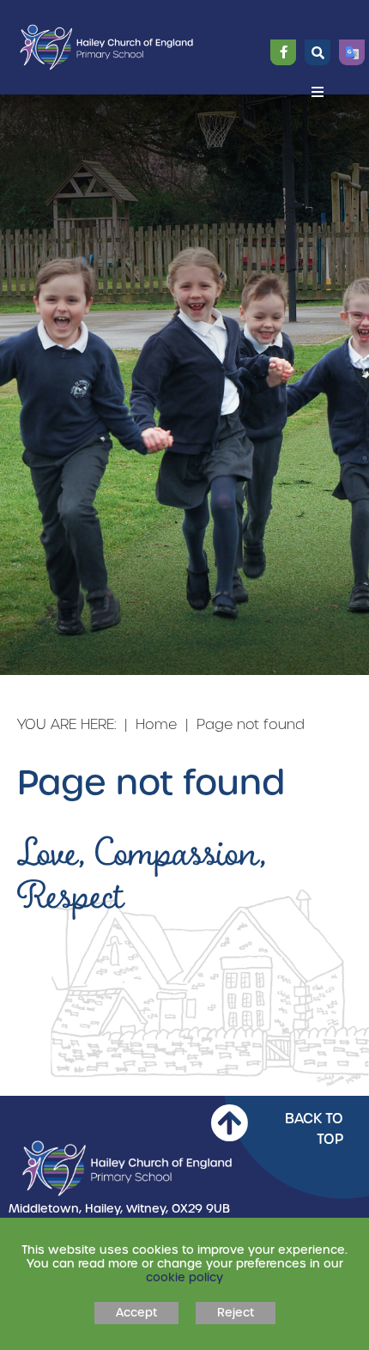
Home (156, 724)
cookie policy (184, 1277)
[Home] (106, 48)
